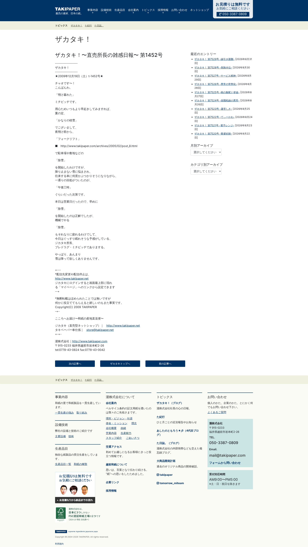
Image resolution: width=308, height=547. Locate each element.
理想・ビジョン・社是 (119, 418)
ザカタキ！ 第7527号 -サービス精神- (215, 75)
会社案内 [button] (133, 10)
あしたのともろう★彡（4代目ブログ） (178, 432)
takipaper (166, 474)
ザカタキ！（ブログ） (170, 403)
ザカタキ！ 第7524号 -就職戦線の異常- (217, 100)
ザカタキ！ (76, 25)
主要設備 (60, 436)
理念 (134, 423)
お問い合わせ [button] (179, 10)
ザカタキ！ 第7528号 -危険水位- (213, 67)
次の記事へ (75, 363)
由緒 (123, 428)
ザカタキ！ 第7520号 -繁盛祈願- (213, 133)
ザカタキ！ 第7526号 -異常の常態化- (215, 84)
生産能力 (126, 433)
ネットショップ (199, 10)
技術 (71, 436)
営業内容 (111, 433)
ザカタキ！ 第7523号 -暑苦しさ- (213, 108)
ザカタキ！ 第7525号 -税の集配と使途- (217, 92)
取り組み (81, 412)
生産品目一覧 (63, 464)
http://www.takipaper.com (89, 341)
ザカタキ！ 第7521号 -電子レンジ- (214, 125)
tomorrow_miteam (171, 483)
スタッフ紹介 (114, 438)
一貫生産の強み (64, 412)
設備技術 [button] (106, 10)
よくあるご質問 (216, 412)
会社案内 (111, 403)
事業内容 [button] (92, 10)
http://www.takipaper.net (72, 278)
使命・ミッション (116, 423)
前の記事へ (165, 363)
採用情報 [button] (163, 10)
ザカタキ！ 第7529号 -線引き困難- (214, 59)
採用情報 (111, 490)
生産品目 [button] (119, 10)
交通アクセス (114, 446)
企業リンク (112, 482)
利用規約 (59, 543)
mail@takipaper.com (227, 455)
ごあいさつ (132, 438)
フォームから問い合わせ (225, 463)
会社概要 (111, 428)
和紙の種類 (80, 464)
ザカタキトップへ (120, 363)
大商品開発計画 (166, 461)
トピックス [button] (148, 10)
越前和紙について (116, 464)
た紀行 (88, 25)
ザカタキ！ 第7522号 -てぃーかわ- (214, 116)
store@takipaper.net (100, 330)
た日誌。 (99, 25)
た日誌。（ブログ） (169, 443)
